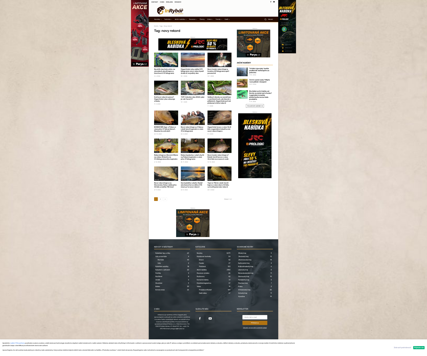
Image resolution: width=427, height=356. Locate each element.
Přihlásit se (255, 323)
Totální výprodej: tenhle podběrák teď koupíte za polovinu (259, 71)
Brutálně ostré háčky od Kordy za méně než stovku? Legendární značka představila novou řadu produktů (260, 95)
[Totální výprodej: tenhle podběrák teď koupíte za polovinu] (242, 72)
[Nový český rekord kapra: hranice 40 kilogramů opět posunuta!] (219, 60)
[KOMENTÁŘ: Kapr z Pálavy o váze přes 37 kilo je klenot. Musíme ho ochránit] (166, 118)
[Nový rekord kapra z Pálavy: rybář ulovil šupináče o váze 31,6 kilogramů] (193, 118)
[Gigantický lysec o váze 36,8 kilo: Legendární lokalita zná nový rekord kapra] (219, 118)
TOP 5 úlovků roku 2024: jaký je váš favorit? (192, 98)
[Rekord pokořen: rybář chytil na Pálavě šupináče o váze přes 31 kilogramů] (193, 146)
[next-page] (165, 199)
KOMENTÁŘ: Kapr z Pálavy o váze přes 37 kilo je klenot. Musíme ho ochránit (165, 129)
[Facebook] (270, 2)
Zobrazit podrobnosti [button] (402, 348)
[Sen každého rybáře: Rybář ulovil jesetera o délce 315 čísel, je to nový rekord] (193, 174)
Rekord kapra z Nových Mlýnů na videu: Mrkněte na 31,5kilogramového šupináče (166, 157)
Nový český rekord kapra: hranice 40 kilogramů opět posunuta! (218, 71)
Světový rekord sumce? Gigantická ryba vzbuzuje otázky (164, 99)
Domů (156, 26)
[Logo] (170, 10)
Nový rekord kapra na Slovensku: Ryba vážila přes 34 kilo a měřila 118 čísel (165, 185)
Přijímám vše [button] (419, 348)
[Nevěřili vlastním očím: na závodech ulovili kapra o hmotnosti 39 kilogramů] (166, 60)
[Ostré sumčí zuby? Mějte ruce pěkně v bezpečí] (242, 83)
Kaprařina (157, 66)
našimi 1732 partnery (17, 343)
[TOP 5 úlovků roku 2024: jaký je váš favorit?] (193, 88)
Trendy (183, 124)
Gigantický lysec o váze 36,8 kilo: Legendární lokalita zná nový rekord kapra (219, 129)
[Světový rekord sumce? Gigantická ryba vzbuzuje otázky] (166, 88)
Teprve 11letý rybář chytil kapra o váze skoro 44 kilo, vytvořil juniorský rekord (218, 185)
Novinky (183, 66)
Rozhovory (184, 152)
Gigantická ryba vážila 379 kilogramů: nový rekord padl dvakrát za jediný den (192, 71)
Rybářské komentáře (160, 124)
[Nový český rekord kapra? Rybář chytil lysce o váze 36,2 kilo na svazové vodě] (219, 146)
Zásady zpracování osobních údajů (255, 328)
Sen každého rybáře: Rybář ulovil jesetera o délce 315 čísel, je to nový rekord (191, 185)
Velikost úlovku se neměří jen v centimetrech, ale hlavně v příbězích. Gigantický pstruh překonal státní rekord (219, 100)
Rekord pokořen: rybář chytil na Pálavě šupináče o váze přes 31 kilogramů (192, 157)
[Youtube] (274, 2)
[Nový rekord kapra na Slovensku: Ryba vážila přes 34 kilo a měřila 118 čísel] (166, 174)
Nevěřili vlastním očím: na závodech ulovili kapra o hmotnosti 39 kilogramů (164, 71)
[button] (268, 19)
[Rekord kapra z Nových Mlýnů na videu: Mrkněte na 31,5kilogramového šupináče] (166, 146)
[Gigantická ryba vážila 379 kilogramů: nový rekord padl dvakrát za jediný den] (193, 60)
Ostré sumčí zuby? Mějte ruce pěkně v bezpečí (259, 81)
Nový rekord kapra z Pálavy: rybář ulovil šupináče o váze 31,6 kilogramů (192, 129)
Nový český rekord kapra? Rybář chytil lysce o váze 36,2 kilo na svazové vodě (218, 157)
